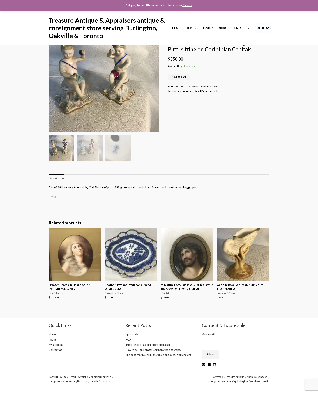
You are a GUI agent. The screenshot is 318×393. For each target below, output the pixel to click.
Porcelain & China (208, 86)
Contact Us (241, 28)
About (223, 28)
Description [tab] (56, 178)
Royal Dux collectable (206, 91)
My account (56, 344)
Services (207, 28)
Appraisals (131, 334)
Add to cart (179, 76)
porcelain (188, 91)
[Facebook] (209, 364)
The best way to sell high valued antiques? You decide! (158, 354)
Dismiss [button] (187, 5)
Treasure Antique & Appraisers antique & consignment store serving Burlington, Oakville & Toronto (107, 27)
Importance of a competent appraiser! (148, 344)
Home (176, 28)
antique (178, 91)
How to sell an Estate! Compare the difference (153, 349)
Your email (208, 334)
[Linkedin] (214, 364)
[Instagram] (203, 364)
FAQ (128, 339)
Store (189, 28)
